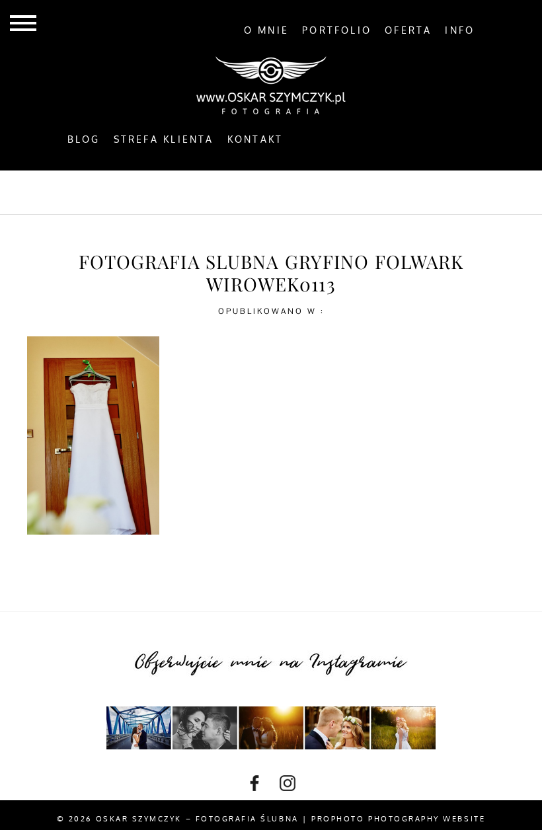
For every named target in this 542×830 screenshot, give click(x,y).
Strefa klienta (164, 139)
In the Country (405, 191)
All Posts (117, 191)
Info (460, 30)
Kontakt (255, 139)
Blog (83, 139)
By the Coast (207, 191)
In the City (303, 191)
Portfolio (336, 30)
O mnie (266, 30)
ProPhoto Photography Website (398, 818)
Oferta (408, 30)
